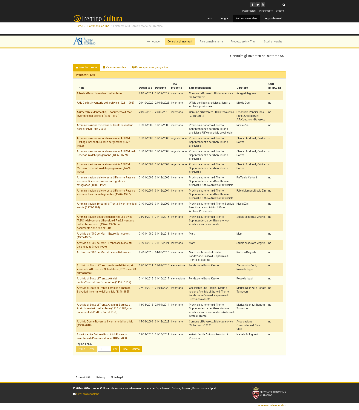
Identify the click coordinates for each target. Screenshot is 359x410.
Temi (209, 18)
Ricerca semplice (115, 67)
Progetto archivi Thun (243, 41)
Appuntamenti (273, 18)
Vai (115, 349)
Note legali (117, 377)
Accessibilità (83, 377)
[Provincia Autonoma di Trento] (269, 393)
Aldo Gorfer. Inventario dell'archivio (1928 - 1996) (105, 102)
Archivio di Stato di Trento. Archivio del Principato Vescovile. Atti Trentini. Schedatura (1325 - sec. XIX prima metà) (107, 269)
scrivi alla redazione (87, 393)
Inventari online (87, 67)
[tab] (179, 75)
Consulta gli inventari (180, 41)
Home (79, 26)
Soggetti (280, 11)
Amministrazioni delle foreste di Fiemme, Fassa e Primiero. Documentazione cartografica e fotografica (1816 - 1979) (106, 181)
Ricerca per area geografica (151, 67)
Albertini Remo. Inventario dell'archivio (99, 93)
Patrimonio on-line (246, 18)
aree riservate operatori (272, 405)
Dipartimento (266, 11)
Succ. (125, 349)
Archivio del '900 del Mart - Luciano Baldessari (104, 252)
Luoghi (224, 18)
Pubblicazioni (249, 11)
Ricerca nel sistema (211, 41)
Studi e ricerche (273, 41)
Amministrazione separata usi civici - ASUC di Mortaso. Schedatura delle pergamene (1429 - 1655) (104, 168)
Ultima (136, 349)
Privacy (100, 377)
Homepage (153, 41)
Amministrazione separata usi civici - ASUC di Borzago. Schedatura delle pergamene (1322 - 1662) (104, 142)
